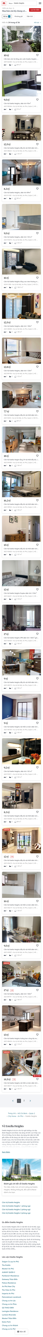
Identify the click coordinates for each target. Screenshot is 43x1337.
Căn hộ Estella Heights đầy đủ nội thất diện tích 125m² (21, 148)
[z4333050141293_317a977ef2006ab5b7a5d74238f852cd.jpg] (21, 1076)
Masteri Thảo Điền (9, 1318)
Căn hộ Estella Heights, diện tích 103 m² (18, 237)
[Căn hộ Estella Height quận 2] (21, 452)
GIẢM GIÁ (6, 829)
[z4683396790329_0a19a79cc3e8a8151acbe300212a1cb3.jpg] (21, 675)
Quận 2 (32, 1114)
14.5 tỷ (7, 1079)
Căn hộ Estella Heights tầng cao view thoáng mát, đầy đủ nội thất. (21, 282)
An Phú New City (8, 1287)
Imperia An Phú (8, 1294)
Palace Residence (9, 1283)
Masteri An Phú (8, 1269)
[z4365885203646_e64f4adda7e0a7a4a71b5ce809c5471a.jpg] (21, 141)
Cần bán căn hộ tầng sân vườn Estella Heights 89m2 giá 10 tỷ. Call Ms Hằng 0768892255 (21, 59)
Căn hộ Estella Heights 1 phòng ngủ (16, 1206)
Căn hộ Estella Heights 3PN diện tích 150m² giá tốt (21, 638)
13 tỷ (6, 1035)
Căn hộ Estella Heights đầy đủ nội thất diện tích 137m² (21, 549)
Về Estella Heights (13, 1126)
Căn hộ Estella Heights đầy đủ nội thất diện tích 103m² (21, 949)
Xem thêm (6, 1152)
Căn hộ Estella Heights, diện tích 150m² (18, 994)
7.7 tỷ (6, 411)
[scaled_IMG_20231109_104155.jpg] (21, 230)
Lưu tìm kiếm (35, 10)
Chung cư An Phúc (9, 1304)
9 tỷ (6, 679)
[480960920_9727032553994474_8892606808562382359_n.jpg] (21, 52)
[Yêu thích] (37, 55)
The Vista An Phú (8, 1290)
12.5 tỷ (7, 144)
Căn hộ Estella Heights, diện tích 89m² (17, 193)
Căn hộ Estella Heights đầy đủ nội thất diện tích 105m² (21, 682)
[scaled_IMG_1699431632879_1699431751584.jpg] (21, 764)
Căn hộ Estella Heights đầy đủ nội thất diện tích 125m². (21, 504)
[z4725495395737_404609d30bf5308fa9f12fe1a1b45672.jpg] (21, 986)
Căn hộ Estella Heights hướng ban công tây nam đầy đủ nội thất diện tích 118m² (21, 1038)
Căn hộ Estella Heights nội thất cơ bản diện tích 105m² (21, 727)
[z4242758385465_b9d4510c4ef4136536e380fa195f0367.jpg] (21, 586)
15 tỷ (6, 545)
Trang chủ (12, 1113)
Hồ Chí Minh (38, 62)
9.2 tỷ (7, 768)
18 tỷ (6, 456)
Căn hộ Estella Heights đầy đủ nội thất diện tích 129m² (21, 860)
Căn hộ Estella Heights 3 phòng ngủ (16, 1213)
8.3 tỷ (7, 189)
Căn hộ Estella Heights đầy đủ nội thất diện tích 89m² (21, 415)
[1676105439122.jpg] (21, 808)
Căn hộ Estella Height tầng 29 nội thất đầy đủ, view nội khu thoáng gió (21, 460)
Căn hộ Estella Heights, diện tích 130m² (18, 326)
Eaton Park (6, 1322)
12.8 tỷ (7, 367)
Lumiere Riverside (9, 1315)
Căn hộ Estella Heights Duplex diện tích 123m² (20, 593)
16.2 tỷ (7, 501)
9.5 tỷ (7, 100)
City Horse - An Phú (15, 1116)
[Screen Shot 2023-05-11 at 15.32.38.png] (21, 719)
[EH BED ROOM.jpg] (21, 96)
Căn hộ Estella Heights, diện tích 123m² (18, 371)
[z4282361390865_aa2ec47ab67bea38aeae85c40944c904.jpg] (21, 1031)
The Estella (6, 1265)
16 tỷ (6, 278)
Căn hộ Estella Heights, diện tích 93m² (17, 103)
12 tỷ (6, 590)
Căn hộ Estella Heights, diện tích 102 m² (18, 771)
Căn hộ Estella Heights (11, 1203)
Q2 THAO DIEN (8, 1308)
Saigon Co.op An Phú (10, 1262)
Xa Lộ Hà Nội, (17, 62)
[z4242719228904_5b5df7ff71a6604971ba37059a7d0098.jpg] (21, 630)
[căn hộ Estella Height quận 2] (21, 408)
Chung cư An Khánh (10, 1326)
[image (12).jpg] (21, 185)
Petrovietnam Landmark (11, 1297)
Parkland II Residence (10, 1276)
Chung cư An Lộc (9, 1301)
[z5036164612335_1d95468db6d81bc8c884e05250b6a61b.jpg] (21, 319)
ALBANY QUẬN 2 (8, 1272)
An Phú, (25, 62)
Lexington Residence (10, 1311)
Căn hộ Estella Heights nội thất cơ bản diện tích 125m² (21, 905)
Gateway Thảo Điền (10, 1279)
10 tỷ (6, 55)
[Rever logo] (4, 3)
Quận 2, (31, 62)
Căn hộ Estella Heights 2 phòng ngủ (16, 1210)
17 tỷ (6, 634)
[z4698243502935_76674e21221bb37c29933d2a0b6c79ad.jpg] (21, 363)
